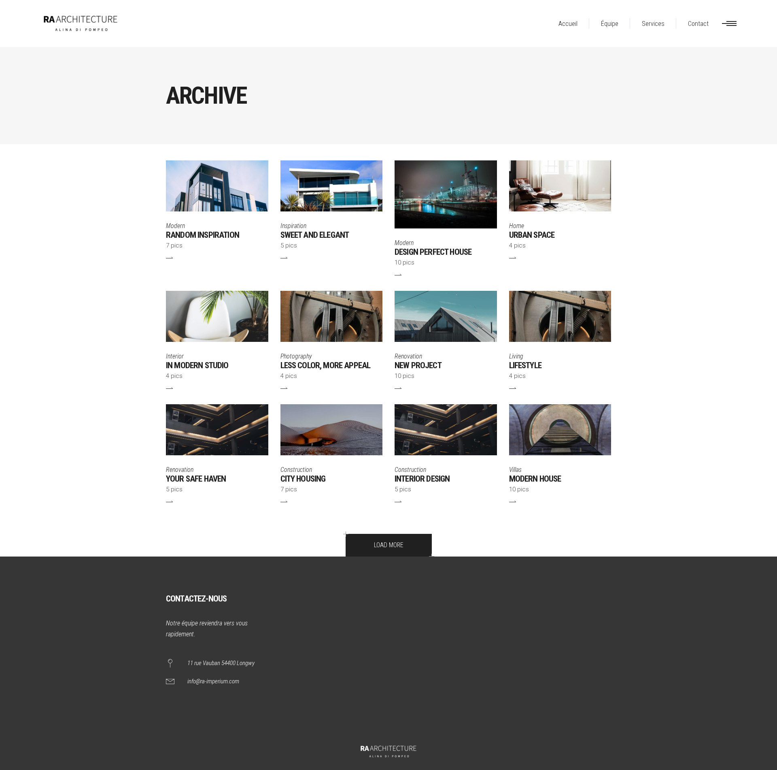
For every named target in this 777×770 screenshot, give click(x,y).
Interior (175, 356)
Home (516, 226)
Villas (515, 470)
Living (516, 356)
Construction (296, 470)
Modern (175, 226)
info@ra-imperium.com (213, 681)
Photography (296, 356)
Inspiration (293, 226)
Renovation (408, 356)
